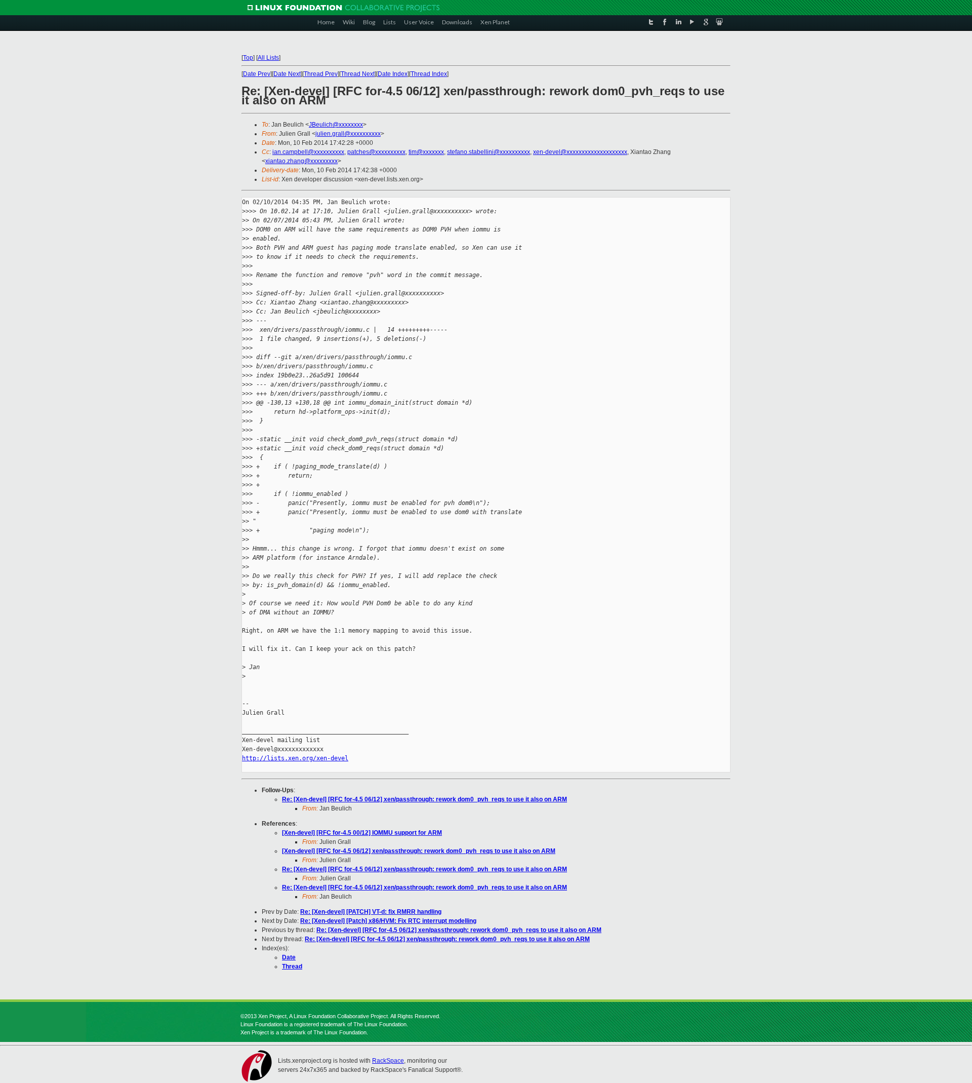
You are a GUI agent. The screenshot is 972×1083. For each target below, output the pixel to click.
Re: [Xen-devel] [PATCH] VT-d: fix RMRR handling (370, 911)
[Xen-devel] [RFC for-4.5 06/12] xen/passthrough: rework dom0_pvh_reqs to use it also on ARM (418, 851)
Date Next (287, 74)
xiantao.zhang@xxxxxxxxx (301, 161)
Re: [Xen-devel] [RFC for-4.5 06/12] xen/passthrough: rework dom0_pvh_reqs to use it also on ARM (424, 799)
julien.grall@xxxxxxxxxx (348, 133)
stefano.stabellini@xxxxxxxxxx (488, 152)
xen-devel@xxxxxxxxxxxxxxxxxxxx (580, 152)
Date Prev (256, 74)
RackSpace (388, 1060)
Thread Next (358, 74)
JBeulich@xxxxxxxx (336, 124)
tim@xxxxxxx (426, 152)
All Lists (268, 57)
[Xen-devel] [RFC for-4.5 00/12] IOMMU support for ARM (362, 832)
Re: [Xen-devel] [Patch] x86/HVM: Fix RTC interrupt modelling (388, 920)
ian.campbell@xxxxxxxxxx (308, 152)
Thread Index (429, 74)
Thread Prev (321, 74)
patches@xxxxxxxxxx (376, 152)
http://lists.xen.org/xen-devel (295, 758)
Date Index (393, 74)
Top (248, 57)
